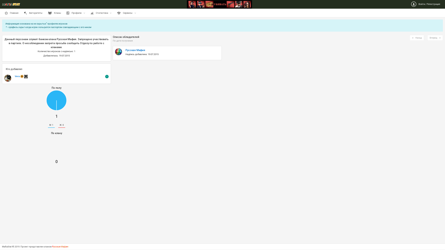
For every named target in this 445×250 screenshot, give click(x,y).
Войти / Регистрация (429, 4)
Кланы (57, 13)
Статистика (102, 13)
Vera (17, 76)
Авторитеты (35, 13)
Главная (13, 13)
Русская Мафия (135, 50)
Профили (76, 13)
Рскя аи (60, 246)
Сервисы (127, 13)
